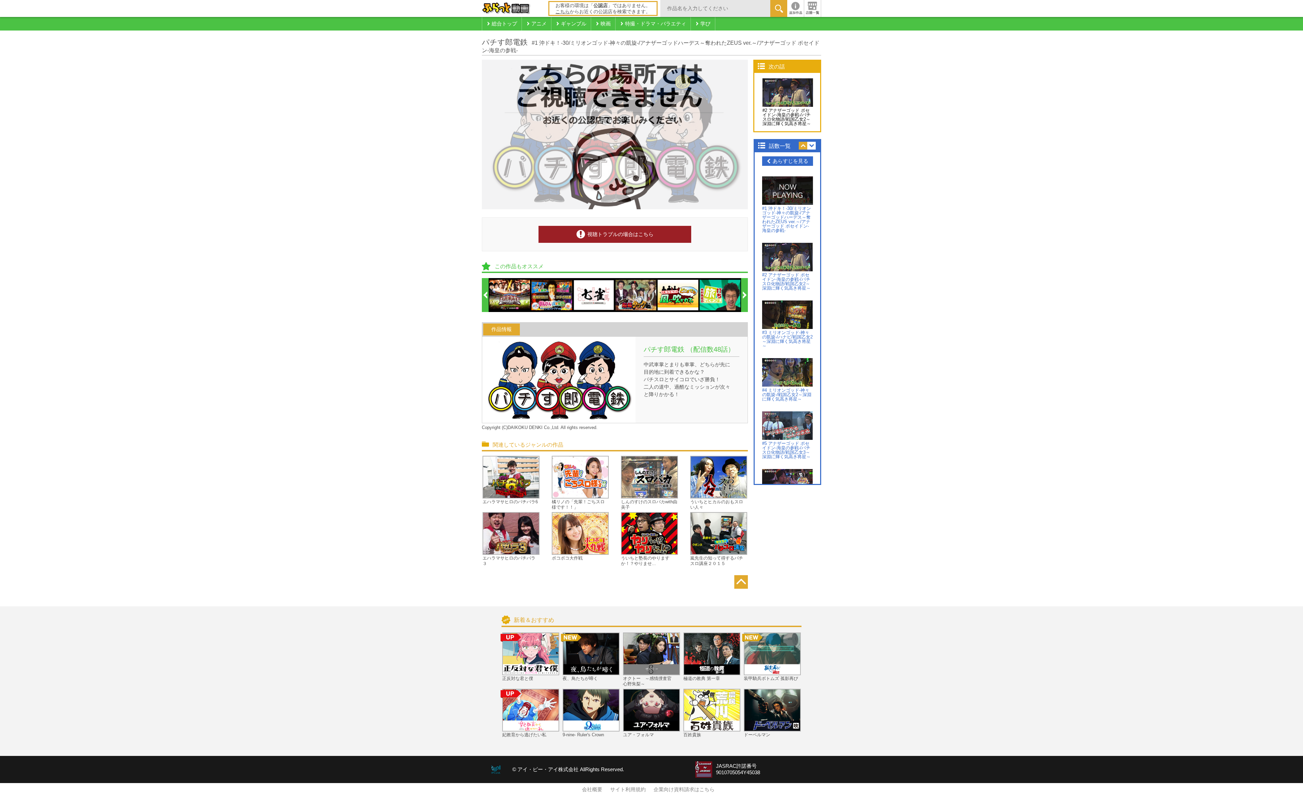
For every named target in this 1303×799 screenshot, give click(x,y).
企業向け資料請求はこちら (684, 789)
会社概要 (592, 789)
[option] (510, 295)
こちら (562, 11)
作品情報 (501, 329)
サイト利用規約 (628, 789)
